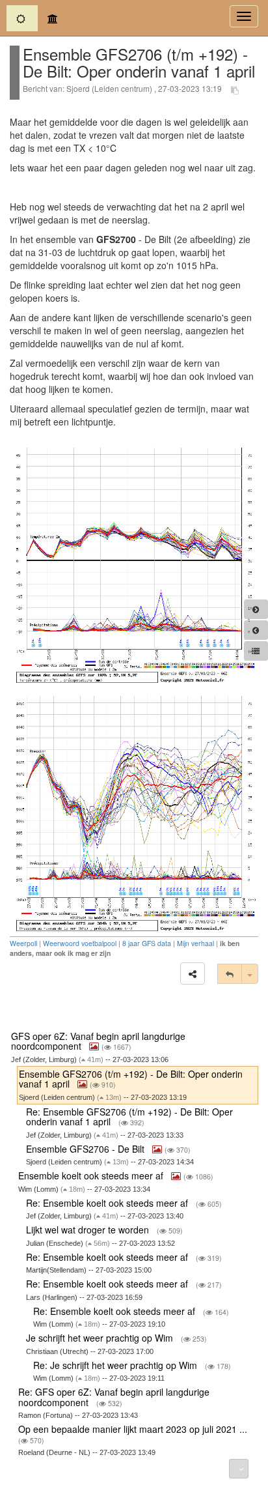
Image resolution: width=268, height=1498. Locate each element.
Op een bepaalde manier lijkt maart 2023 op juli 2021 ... (134, 1428)
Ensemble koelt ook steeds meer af (92, 1175)
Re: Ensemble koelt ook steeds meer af (108, 1202)
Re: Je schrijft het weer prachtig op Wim (116, 1365)
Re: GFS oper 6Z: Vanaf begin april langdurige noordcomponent (113, 1396)
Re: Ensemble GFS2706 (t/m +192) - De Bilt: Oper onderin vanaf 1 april (129, 1116)
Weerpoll (23, 943)
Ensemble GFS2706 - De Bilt (86, 1148)
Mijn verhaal (195, 943)
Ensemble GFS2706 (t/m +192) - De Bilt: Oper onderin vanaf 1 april (131, 1078)
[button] (192, 973)
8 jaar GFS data (146, 943)
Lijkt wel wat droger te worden (89, 1229)
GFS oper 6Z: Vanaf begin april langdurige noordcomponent (98, 1041)
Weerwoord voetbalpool (79, 943)
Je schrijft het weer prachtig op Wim (101, 1337)
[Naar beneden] (238, 1468)
